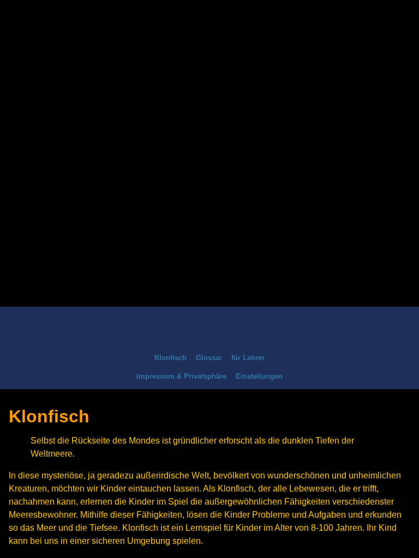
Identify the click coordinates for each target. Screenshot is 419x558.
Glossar (209, 358)
